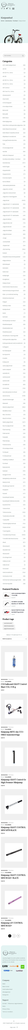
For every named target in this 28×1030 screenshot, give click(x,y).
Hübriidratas (6, 163)
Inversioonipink (7, 178)
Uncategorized (7, 557)
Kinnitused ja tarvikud (9, 321)
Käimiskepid (6, 264)
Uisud (4, 542)
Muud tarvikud (7, 418)
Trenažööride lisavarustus (10, 538)
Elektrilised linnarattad (9, 129)
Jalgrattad (6, 200)
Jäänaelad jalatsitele (9, 185)
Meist (3, 984)
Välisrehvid (6, 565)
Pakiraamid (6, 433)
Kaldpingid (6, 275)
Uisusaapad (6, 546)
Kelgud (5, 302)
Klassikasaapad (7, 324)
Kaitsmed (5, 272)
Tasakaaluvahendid (8, 516)
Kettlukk (5, 317)
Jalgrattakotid (7, 227)
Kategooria (5, 995)
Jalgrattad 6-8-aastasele (10, 212)
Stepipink (5, 490)
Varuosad (5, 569)
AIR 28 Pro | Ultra (8, 80)
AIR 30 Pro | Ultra (8, 84)
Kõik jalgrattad (6, 992)
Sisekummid (6, 482)
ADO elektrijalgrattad (9, 65)
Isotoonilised (6, 182)
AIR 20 (4, 69)
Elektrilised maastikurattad (11, 133)
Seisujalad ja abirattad (9, 478)
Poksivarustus (7, 445)
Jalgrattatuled (7, 234)
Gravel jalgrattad (8, 148)
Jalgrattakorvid (7, 223)
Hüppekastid (6, 170)
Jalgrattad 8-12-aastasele (11, 215)
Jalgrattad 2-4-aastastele (11, 204)
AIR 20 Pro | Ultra (8, 73)
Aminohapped (7, 103)
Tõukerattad (6, 527)
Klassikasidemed (8, 328)
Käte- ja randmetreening (10, 294)
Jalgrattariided (7, 230)
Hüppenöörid (6, 174)
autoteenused (8, 623)
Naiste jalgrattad (8, 422)
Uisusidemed (6, 550)
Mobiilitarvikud (7, 411)
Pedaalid (5, 437)
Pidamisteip (6, 441)
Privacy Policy (6, 1009)
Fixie (4, 144)
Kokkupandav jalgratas (10, 339)
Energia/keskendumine (10, 140)
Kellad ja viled (7, 306)
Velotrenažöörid (7, 572)
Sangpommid (7, 475)
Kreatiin (5, 358)
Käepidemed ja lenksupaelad (11, 257)
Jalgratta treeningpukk (10, 197)
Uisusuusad (6, 553)
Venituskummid (7, 576)
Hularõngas (6, 167)
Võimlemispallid (7, 584)
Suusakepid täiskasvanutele (11, 501)
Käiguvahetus (7, 260)
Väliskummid (6, 561)
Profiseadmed (7, 456)
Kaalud (5, 253)
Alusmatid (6, 99)
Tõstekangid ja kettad (9, 523)
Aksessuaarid (7, 95)
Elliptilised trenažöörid (9, 136)
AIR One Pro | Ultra (8, 91)
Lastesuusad (6, 377)
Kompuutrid (6, 354)
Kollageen (6, 347)
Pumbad (15, 21)
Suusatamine (6, 505)
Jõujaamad (6, 245)
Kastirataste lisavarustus (10, 287)
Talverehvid (6, 508)
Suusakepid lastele (8, 497)
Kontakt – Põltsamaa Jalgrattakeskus (12, 1003)
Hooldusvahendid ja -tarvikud (11, 159)
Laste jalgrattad (7, 366)
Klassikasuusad (7, 332)
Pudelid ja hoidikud (8, 460)
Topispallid (6, 520)
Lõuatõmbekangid (8, 399)
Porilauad (5, 452)
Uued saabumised (7, 989)
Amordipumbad (7, 106)
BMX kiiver (6, 118)
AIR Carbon (6, 88)
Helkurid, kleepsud (8, 155)
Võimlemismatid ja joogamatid (12, 580)
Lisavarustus (8, 21)
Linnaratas (6, 388)
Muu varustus (7, 414)
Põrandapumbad (8, 448)
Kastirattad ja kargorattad (11, 290)
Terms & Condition (7, 1012)
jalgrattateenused (9, 628)
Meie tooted (5, 986)
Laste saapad (7, 369)
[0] (1, 8)
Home (2, 21)
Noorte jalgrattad (8, 426)
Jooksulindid (6, 242)
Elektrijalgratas (7, 121)
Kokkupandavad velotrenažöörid (12, 343)
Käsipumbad (6, 283)
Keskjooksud (6, 309)
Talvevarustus (7, 512)
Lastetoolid (6, 381)
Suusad (5, 493)
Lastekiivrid (6, 373)
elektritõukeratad (8, 626)
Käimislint (5, 268)
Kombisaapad (7, 351)
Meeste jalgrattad (8, 407)
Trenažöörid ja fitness (9, 535)
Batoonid (5, 110)
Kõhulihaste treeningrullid (10, 336)
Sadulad (5, 471)
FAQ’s (3, 1006)
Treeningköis (6, 531)
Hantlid (5, 151)
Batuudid (5, 114)
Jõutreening (6, 249)
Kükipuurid (6, 362)
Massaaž (5, 403)
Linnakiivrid (6, 384)
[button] (13, 8)
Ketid (4, 313)
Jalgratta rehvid (7, 189)
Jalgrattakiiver (7, 219)
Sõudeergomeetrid (8, 486)
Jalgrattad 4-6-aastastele (11, 208)
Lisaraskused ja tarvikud (10, 392)
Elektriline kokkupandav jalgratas (13, 125)
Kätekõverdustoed (8, 298)
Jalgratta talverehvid (9, 193)
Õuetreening (6, 430)
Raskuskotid (6, 467)
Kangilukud (6, 279)
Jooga (4, 238)
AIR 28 (4, 76)
